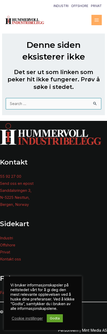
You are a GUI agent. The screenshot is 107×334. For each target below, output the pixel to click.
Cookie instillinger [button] (27, 318)
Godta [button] (55, 318)
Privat (96, 6)
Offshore (79, 6)
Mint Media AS (94, 330)
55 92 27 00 (10, 176)
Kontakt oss (10, 259)
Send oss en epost (17, 183)
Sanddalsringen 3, (15, 190)
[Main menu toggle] (96, 20)
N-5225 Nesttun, (15, 197)
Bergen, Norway (14, 204)
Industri (61, 6)
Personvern (68, 330)
